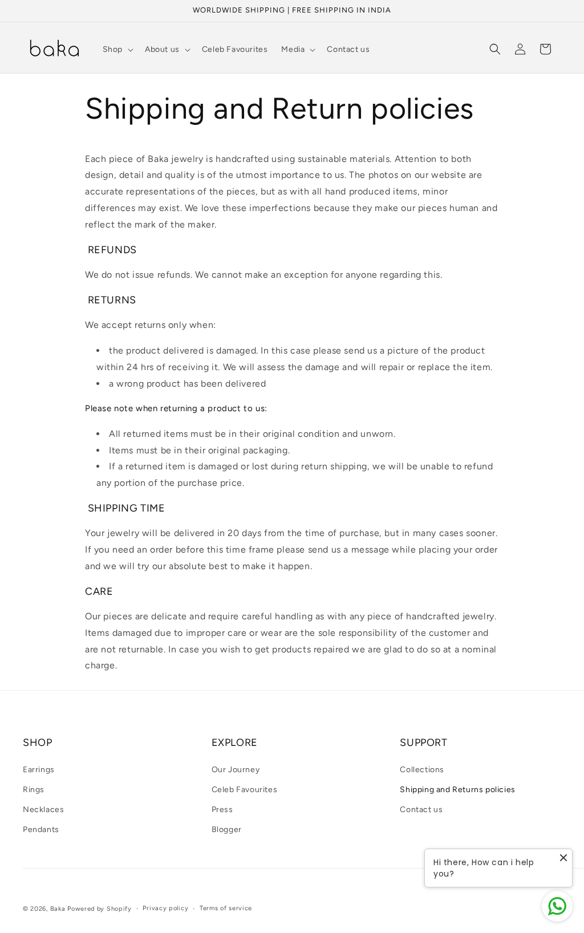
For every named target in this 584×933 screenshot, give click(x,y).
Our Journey (236, 769)
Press (222, 809)
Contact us (421, 809)
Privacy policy (165, 908)
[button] (117, 50)
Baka (58, 908)
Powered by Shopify (99, 908)
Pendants (41, 829)
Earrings (39, 769)
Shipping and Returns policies (457, 789)
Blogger (227, 829)
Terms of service (226, 908)
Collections (422, 769)
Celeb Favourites (245, 789)
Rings (33, 789)
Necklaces (43, 809)
